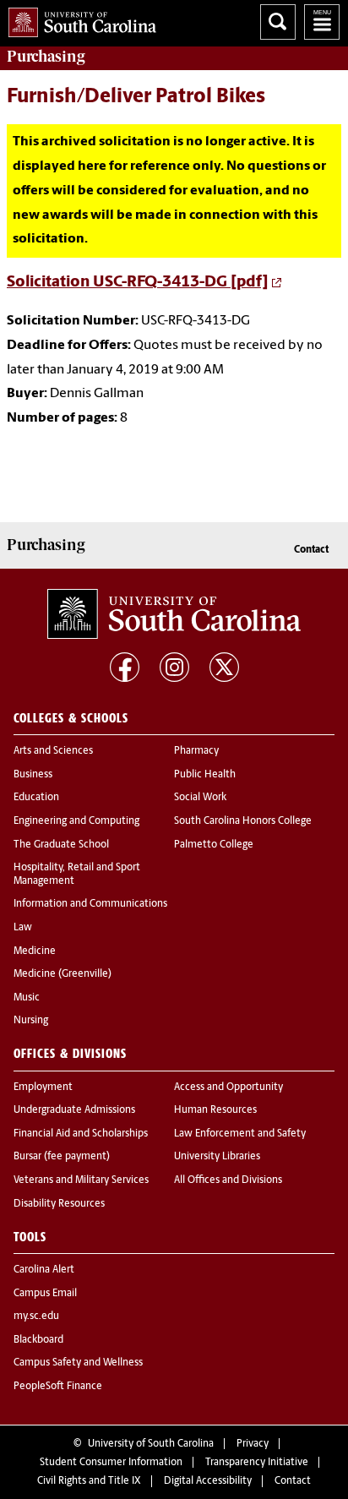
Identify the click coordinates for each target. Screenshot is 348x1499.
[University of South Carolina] (174, 614)
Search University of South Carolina (278, 22)
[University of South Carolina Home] (78, 19)
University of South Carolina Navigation (322, 22)
